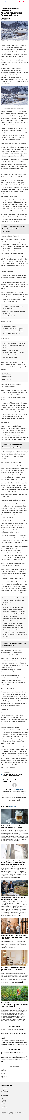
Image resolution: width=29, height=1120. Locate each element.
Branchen (4, 1070)
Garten (3, 1073)
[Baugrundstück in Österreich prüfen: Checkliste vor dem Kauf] (14, 888)
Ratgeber (12, 806)
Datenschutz (5, 1091)
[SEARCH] (27, 1)
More (17, 840)
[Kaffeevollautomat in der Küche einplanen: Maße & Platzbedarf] (14, 816)
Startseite (4, 1088)
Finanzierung (5, 1072)
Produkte (4, 1076)
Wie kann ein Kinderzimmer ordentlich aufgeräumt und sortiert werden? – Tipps (13, 969)
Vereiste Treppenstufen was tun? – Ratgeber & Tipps (14, 1044)
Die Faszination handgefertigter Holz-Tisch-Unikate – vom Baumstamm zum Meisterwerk (14, 937)
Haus (3, 1075)
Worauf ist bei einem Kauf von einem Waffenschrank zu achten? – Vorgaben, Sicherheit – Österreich (14, 1004)
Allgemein (4, 1069)
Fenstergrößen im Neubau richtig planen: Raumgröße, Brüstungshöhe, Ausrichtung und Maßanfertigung (13, 862)
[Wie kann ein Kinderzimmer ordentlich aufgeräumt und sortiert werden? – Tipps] (14, 958)
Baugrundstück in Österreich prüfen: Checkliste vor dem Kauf (13, 898)
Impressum (5, 1090)
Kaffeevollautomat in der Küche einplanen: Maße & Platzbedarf (11, 827)
